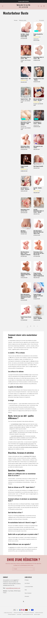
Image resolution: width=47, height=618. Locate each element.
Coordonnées (19, 614)
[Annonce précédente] (2, 1)
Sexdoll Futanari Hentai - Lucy (26, 317)
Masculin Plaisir (9, 612)
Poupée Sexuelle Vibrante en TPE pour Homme (38, 296)
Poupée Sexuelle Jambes (24, 167)
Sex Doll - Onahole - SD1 (38, 188)
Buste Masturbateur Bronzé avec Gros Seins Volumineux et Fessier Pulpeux (26, 296)
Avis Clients (27, 583)
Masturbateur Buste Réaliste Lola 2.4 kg (25, 147)
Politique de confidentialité (29, 612)
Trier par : (16, 20)
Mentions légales (37, 614)
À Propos (27, 580)
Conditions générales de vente (28, 614)
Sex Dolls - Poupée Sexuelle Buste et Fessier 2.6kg (25, 35)
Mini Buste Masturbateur (24, 231)
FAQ (26, 589)
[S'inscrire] (33, 569)
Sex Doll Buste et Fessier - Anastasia (25, 188)
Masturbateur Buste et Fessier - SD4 (39, 58)
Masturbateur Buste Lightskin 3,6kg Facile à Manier (26, 274)
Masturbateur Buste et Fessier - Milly (26, 58)
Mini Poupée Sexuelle (38, 166)
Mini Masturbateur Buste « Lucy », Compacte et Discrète (25, 253)
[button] (2, 6)
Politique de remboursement (18, 612)
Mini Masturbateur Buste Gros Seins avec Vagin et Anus (38, 232)
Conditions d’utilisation (39, 612)
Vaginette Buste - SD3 (26, 78)
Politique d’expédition (12, 614)
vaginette (12, 547)
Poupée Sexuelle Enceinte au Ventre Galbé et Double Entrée (39, 274)
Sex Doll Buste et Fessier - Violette (37, 123)
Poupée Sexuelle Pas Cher (38, 34)
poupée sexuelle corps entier (27, 443)
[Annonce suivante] (44, 1)
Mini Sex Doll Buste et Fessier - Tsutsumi (38, 99)
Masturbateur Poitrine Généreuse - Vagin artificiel (26, 123)
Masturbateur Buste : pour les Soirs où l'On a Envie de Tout (39, 253)
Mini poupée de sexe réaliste (38, 147)
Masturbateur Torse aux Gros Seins (25, 210)
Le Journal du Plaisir (29, 586)
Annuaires (27, 596)
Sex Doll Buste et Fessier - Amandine (38, 317)
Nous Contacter (28, 593)
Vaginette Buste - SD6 (26, 99)
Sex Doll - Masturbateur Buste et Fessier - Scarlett (39, 211)
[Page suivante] (37, 326)
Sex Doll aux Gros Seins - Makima (39, 79)
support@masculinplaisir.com (13, 588)
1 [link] (27, 326)
